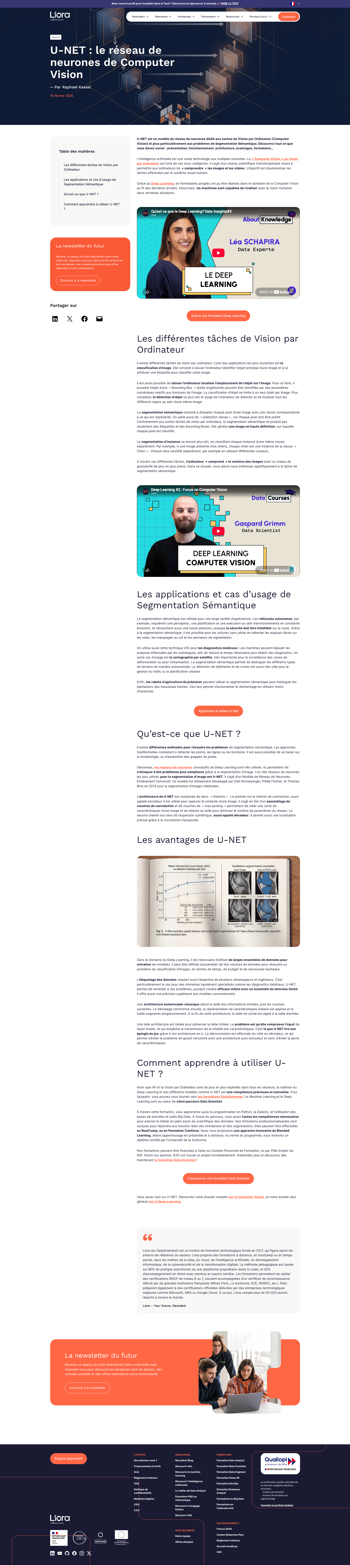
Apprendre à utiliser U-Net (218, 711)
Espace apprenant (68, 1458)
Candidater (288, 16)
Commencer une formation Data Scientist (218, 1178)
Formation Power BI (228, 1477)
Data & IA (56, 37)
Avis (136, 1471)
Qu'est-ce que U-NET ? (81, 194)
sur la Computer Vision (246, 1197)
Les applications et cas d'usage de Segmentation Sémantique (90, 182)
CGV (136, 1510)
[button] (295, 3)
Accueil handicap (227, 1546)
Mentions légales (144, 1498)
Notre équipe (183, 1536)
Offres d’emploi (184, 1541)
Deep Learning (162, 183)
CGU (136, 1504)
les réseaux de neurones (173, 767)
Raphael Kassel (76, 87)
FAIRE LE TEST (230, 3)
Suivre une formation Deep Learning (218, 316)
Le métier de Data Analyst (190, 1490)
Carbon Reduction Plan (230, 1534)
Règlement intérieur (145, 1477)
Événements (208, 16)
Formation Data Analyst (230, 1460)
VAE (219, 1551)
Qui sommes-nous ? (145, 1460)
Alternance (161, 16)
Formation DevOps (227, 1483)
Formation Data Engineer (231, 1471)
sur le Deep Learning (165, 1201)
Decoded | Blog (184, 1460)
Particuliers (138, 16)
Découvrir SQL (183, 1515)
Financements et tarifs (147, 1466)
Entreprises (184, 16)
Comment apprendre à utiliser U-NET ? (92, 206)
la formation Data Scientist (175, 1160)
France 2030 (224, 1528)
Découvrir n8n (183, 1466)
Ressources (232, 16)
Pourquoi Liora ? (259, 16)
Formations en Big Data (230, 1498)
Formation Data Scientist (231, 1466)
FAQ (136, 1483)
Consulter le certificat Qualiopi (277, 1505)
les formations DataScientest (220, 1096)
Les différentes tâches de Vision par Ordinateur (91, 167)
